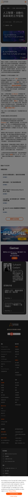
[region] (14, 487)
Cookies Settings (13, 496)
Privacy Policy (12, 491)
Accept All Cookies (14, 493)
